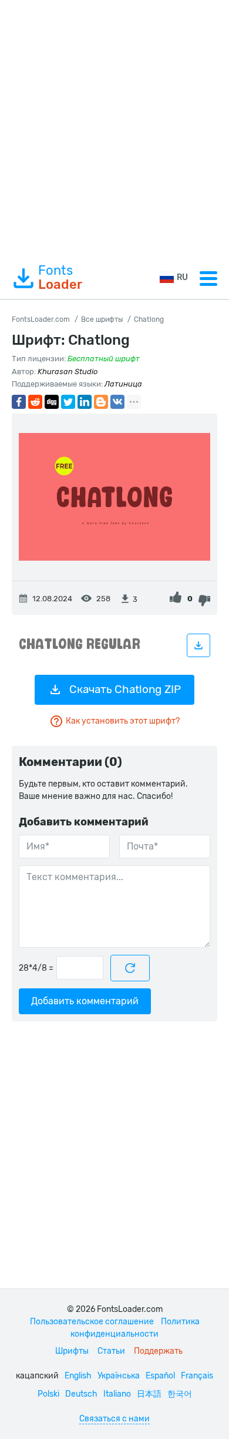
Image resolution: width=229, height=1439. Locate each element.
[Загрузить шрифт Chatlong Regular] (198, 645)
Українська (118, 1376)
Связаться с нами (114, 1419)
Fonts (60, 278)
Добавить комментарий (85, 1001)
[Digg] (52, 402)
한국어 (179, 1394)
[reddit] (35, 402)
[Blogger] (101, 402)
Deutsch (81, 1394)
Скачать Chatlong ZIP (125, 689)
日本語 (149, 1394)
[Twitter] (68, 402)
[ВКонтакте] (117, 402)
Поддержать (158, 1351)
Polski (48, 1394)
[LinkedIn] (85, 402)
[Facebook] (19, 402)
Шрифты (72, 1351)
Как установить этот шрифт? (123, 721)
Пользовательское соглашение (92, 1322)
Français (197, 1376)
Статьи (111, 1351)
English (78, 1376)
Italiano (117, 1394)
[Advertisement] (114, 129)
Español (160, 1376)
